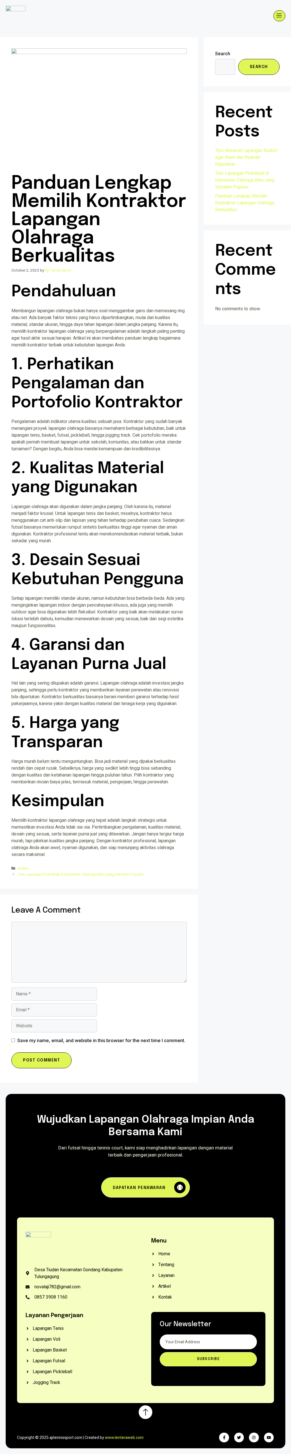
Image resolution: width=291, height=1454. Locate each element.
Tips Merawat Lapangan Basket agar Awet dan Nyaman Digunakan (246, 157)
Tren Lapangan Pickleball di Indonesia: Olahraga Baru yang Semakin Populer (81, 874)
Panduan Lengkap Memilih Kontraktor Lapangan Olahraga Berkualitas (244, 203)
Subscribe (208, 1359)
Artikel (23, 868)
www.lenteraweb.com (124, 1438)
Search (222, 53)
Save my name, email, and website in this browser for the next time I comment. (101, 1040)
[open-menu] (279, 15)
